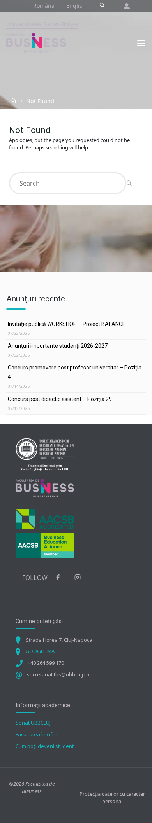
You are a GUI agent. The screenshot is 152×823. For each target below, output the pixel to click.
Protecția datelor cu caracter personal (112, 797)
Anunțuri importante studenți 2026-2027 (58, 346)
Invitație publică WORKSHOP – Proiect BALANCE (66, 324)
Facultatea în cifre (36, 734)
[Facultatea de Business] (36, 42)
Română (44, 5)
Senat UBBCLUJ (33, 722)
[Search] (101, 6)
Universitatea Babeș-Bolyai (42, 24)
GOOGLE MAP (41, 651)
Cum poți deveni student (45, 745)
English (76, 5)
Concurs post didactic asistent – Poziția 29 (60, 399)
